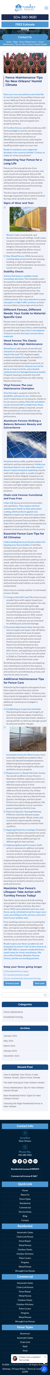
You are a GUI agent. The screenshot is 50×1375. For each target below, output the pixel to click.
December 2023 (11, 1056)
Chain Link (25, 1342)
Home (25, 1190)
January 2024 (10, 1051)
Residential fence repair (17, 971)
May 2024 (8, 1041)
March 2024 (9, 1046)
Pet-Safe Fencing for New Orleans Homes (24, 1082)
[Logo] (25, 7)
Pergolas (25, 1262)
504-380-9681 (25, 17)
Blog (25, 1216)
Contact (25, 1220)
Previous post (12, 983)
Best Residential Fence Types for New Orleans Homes (22, 1097)
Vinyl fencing (10, 393)
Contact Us (25, 37)
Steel (25, 1346)
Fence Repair (25, 1241)
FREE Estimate (25, 24)
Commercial (25, 1207)
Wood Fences (25, 1266)
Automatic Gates (25, 1232)
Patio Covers (25, 1258)
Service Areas (25, 1211)
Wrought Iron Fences (25, 1270)
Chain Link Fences (25, 1236)
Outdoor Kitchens (25, 1253)
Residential (25, 1203)
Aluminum (25, 1333)
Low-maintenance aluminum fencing (23, 978)
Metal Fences (25, 1245)
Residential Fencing (13, 1017)
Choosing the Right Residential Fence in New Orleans (23, 1105)
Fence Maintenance (13, 1012)
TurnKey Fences (14, 127)
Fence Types (25, 1199)
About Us (25, 1194)
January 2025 (10, 1036)
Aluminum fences (12, 461)
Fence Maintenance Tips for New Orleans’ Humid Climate (24, 1089)
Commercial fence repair (17, 974)
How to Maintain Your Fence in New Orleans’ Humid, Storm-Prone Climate (22, 1076)
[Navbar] (46, 8)
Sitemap (6, 1368)
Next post (40, 983)
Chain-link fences (12, 502)
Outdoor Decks (25, 1249)
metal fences (15, 653)
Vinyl (25, 1350)
